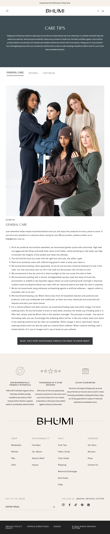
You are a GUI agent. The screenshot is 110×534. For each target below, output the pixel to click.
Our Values (37, 451)
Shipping (62, 465)
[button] (98, 11)
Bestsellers (16, 445)
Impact (35, 465)
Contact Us (93, 465)
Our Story (92, 445)
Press (90, 458)
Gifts (13, 465)
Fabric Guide (64, 451)
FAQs (60, 484)
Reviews (92, 451)
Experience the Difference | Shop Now (55, 3)
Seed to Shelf (38, 458)
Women (14, 451)
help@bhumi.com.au (15, 239)
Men (13, 458)
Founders (36, 445)
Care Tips (62, 445)
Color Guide (63, 458)
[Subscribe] (52, 506)
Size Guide (63, 478)
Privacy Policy (14, 526)
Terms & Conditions (38, 526)
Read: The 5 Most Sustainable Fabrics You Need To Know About (55, 341)
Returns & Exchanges (67, 471)
